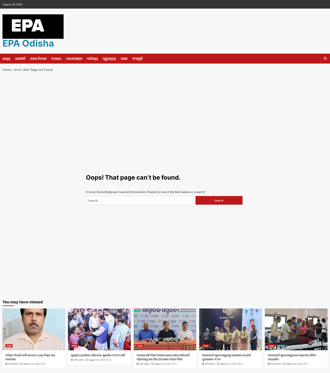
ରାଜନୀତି (20, 59)
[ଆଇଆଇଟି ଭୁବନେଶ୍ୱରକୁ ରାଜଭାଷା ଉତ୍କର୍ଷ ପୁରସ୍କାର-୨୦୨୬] (230, 329)
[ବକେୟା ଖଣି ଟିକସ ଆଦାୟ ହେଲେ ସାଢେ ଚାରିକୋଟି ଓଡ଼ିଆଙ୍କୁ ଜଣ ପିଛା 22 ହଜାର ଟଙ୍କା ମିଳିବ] (165, 329)
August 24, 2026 (31, 364)
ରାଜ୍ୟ (6, 59)
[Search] (325, 58)
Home (6, 70)
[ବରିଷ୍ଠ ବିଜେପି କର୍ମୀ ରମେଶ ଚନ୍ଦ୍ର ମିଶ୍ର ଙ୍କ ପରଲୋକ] (33, 329)
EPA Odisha (28, 43)
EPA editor (13, 364)
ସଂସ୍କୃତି (137, 59)
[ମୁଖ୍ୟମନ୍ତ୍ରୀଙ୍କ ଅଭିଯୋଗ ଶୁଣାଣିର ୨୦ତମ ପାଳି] (99, 329)
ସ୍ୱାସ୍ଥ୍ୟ (109, 59)
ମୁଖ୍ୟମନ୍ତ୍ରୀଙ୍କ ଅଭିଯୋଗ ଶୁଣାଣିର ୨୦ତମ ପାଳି (98, 355)
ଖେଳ (124, 59)
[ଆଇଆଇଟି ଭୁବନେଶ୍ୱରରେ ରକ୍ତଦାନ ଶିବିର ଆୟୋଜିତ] (296, 329)
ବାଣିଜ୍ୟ (92, 59)
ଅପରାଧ (56, 59)
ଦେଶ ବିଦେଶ (38, 59)
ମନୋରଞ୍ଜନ (74, 59)
